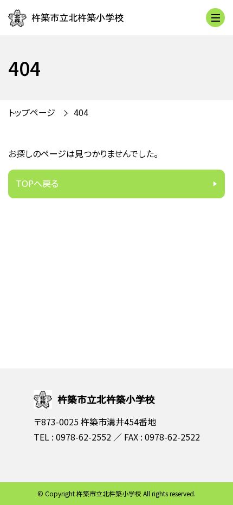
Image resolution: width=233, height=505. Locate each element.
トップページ (31, 112)
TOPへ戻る (37, 183)
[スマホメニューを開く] (215, 17)
